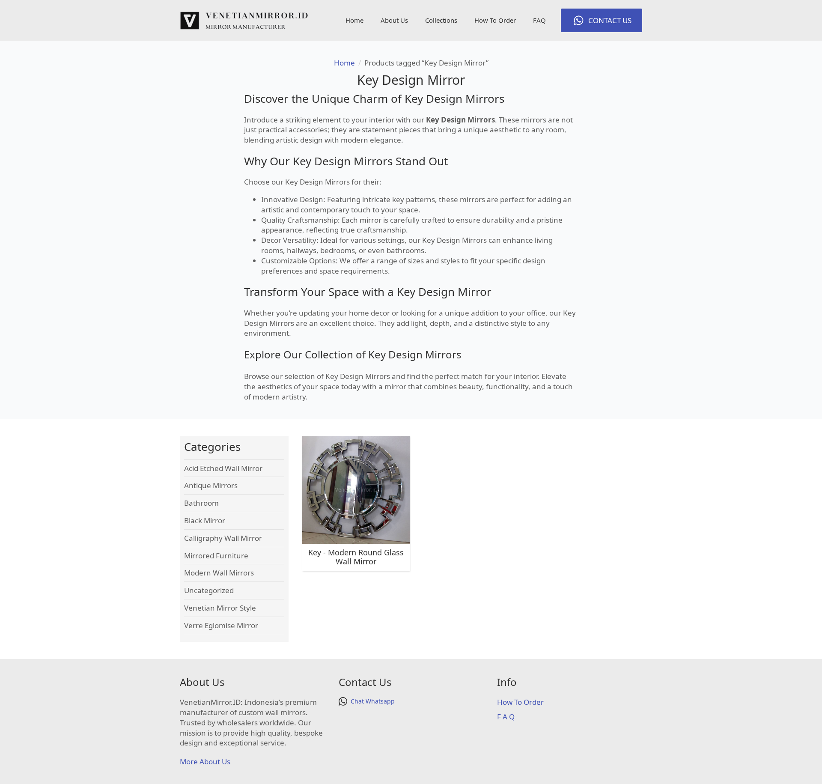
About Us (394, 20)
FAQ (539, 20)
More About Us (205, 761)
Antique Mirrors (211, 485)
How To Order (495, 20)
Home (354, 20)
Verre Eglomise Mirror (221, 625)
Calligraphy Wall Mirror (223, 538)
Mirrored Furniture (216, 555)
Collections (441, 20)
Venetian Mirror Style (220, 608)
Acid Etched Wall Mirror (223, 468)
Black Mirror (204, 520)
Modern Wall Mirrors (219, 573)
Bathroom (201, 503)
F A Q (506, 716)
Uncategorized (209, 590)
